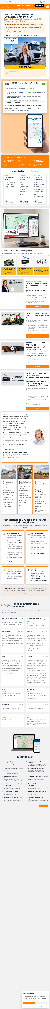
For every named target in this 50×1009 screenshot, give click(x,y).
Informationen (20, 8)
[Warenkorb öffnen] (47, 6)
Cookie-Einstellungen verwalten (41, 1006)
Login (40, 8)
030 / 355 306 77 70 (7, 2)
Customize (25, 1006)
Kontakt (30, 8)
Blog (36, 8)
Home (18, 5)
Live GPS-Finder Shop (27, 5)
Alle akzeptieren (29, 1003)
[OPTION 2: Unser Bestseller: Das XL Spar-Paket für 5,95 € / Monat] (12, 318)
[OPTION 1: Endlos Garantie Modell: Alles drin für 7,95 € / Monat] (12, 285)
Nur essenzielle (41, 1003)
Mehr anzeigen (43, 805)
